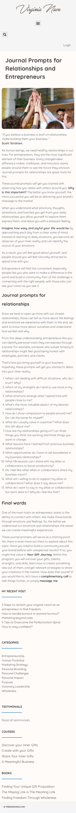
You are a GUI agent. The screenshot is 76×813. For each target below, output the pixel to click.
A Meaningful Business (18, 762)
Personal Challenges (15, 673)
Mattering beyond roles (17, 618)
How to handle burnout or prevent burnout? (30, 613)
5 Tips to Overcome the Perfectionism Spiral (31, 622)
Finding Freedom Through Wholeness (29, 798)
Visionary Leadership (16, 686)
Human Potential (13, 660)
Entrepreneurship (13, 656)
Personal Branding (14, 669)
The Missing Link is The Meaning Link (28, 792)
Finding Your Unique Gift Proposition (28, 786)
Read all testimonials (16, 720)
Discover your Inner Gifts (20, 745)
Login (67, 45)
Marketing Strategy (15, 664)
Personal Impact (13, 678)
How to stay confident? (17, 626)
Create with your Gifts (18, 750)
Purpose (7, 682)
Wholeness (9, 691)
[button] (38, 23)
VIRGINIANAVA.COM (15, 807)
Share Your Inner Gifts (17, 756)
